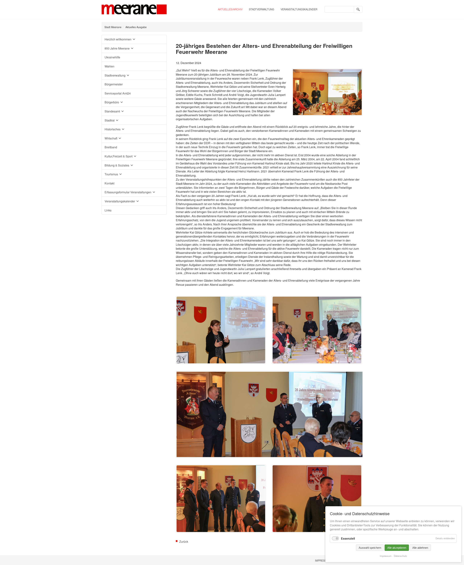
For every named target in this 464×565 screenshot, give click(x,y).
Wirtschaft (111, 138)
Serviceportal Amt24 (118, 93)
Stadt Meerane (112, 27)
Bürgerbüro (112, 102)
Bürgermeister (114, 84)
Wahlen (109, 66)
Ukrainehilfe (112, 57)
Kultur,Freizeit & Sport (118, 156)
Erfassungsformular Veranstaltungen (128, 192)
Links (108, 210)
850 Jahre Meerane (117, 48)
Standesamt (112, 111)
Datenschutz (400, 556)
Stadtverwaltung (261, 9)
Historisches (113, 129)
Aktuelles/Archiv (230, 9)
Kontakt (109, 183)
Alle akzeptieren (396, 547)
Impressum (322, 560)
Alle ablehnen (420, 547)
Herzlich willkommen (118, 39)
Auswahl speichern (370, 547)
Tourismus (111, 174)
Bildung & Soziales (117, 165)
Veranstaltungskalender (299, 9)
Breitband (111, 147)
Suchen (358, 9)
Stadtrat (110, 120)
